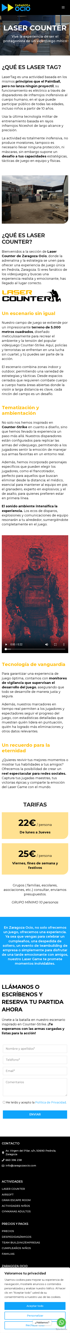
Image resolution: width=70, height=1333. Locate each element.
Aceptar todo (35, 1306)
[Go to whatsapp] (61, 1322)
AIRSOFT (8, 1194)
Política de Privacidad (50, 1102)
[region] (35, 1300)
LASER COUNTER (13, 1188)
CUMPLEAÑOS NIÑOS (16, 1248)
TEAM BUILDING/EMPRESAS (21, 1242)
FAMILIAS (8, 1253)
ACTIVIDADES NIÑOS (16, 1205)
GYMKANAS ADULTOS (16, 1211)
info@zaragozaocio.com (21, 1165)
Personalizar (35, 1315)
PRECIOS (8, 1231)
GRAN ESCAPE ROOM (16, 1200)
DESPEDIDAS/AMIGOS (16, 1236)
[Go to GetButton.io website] (61, 1329)
